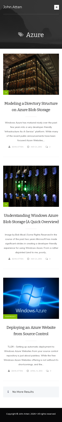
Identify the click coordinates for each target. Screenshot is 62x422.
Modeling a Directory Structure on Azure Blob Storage (31, 106)
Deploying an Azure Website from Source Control (31, 330)
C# (6, 92)
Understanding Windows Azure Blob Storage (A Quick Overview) (31, 218)
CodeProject (10, 316)
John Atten (12, 7)
